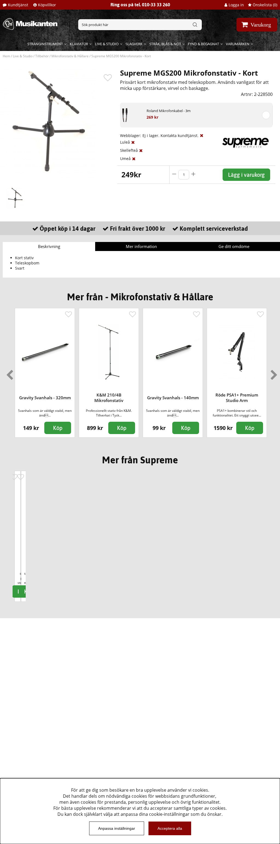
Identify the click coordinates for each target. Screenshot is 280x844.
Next (273, 372)
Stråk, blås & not (165, 43)
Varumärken (237, 43)
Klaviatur (79, 43)
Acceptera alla (170, 828)
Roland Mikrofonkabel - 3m (169, 110)
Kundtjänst (18, 4)
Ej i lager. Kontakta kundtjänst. (170, 135)
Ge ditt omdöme (233, 246)
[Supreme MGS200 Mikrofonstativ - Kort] (15, 198)
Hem (6, 56)
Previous (8, 372)
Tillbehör (42, 56)
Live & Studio (107, 43)
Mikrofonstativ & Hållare (70, 56)
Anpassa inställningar (116, 828)
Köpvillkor (47, 4)
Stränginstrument (45, 43)
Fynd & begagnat (203, 43)
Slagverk (134, 43)
